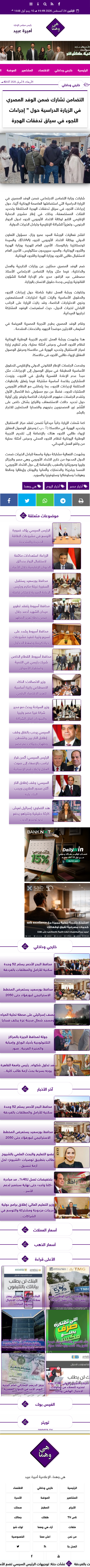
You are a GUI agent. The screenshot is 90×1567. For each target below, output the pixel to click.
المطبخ (45, 1507)
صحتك (18, 1507)
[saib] (57, 936)
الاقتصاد (43, 69)
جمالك (18, 1516)
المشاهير (27, 69)
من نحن (72, 1536)
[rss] (51, 3)
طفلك (45, 1516)
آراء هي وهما (45, 1526)
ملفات (72, 1526)
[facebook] (58, 3)
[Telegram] (63, 500)
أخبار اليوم (53, 486)
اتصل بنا (72, 1546)
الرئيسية (83, 69)
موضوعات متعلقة (43, 515)
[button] (5, 50)
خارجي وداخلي (64, 69)
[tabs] (31, 3)
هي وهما (30, 486)
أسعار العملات (45, 1229)
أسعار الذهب (45, 1244)
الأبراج (72, 1507)
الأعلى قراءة (45, 1258)
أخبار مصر (77, 486)
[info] (38, 3)
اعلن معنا (45, 1536)
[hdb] (45, 50)
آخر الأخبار (45, 1088)
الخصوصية (18, 1536)
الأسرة (18, 1497)
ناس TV (72, 1516)
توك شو (18, 1526)
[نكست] (57, 880)
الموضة (11, 69)
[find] (45, 3)
